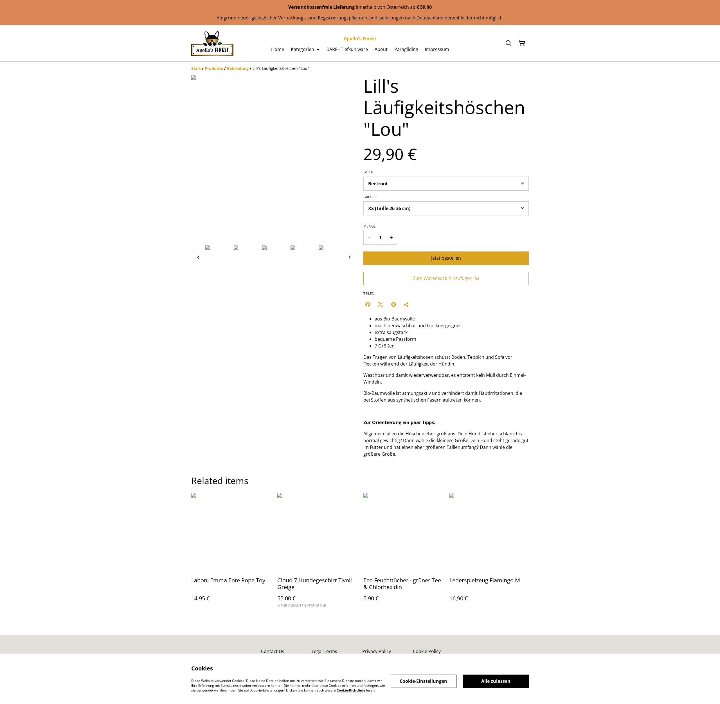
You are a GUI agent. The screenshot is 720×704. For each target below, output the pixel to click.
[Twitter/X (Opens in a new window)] (380, 304)
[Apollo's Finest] (212, 43)
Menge (369, 226)
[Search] (508, 43)
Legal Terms (324, 651)
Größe (370, 197)
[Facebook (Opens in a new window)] (367, 304)
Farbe (368, 172)
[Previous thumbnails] (198, 257)
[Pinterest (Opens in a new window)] (393, 304)
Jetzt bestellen (446, 258)
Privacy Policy (376, 651)
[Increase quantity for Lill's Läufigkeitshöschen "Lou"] (391, 238)
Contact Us (272, 651)
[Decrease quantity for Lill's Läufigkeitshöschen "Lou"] (369, 238)
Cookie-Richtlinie (351, 690)
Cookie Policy (427, 651)
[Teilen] (406, 304)
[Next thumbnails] (350, 257)
